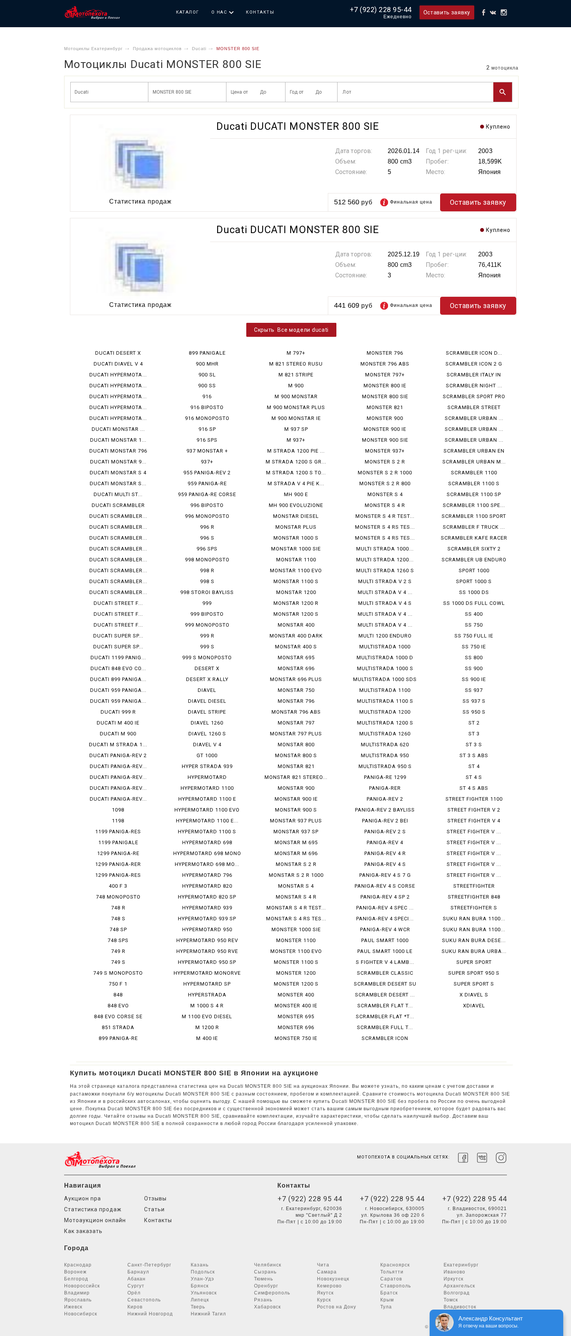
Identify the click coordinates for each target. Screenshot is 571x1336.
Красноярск (395, 1265)
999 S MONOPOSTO (207, 657)
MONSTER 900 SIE (385, 440)
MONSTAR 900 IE (296, 799)
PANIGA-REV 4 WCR (385, 929)
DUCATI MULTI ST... (118, 494)
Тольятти (392, 1272)
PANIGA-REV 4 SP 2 (385, 897)
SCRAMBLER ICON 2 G (474, 364)
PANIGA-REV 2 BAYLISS (385, 810)
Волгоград (457, 1293)
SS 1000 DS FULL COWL (474, 603)
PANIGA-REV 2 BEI (385, 821)
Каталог (187, 12)
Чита (323, 1265)
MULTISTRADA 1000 (385, 647)
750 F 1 (118, 984)
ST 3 (474, 734)
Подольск (203, 1272)
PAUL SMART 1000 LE (385, 951)
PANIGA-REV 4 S (385, 864)
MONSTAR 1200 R (296, 603)
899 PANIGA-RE (118, 1038)
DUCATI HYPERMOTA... (118, 375)
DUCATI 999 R (118, 712)
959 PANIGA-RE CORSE (207, 494)
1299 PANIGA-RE (118, 853)
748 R (118, 908)
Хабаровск (267, 1307)
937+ (207, 462)
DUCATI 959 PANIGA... (118, 690)
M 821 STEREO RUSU (296, 364)
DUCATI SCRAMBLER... (118, 516)
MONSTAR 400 (296, 625)
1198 (118, 821)
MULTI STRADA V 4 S (385, 603)
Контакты (260, 12)
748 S (118, 918)
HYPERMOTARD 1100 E (207, 799)
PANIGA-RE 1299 (385, 777)
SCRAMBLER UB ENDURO (474, 560)
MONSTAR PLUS (296, 527)
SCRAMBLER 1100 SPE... (474, 505)
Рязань (263, 1300)
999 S (207, 647)
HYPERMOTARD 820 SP (207, 897)
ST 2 (474, 723)
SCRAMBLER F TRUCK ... (474, 527)
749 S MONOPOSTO (118, 973)
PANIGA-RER (385, 788)
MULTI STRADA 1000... (385, 549)
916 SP (207, 429)
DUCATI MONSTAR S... (118, 483)
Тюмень (263, 1279)
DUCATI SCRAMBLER (118, 505)
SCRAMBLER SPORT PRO (474, 396)
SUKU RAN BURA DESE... (474, 940)
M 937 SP (296, 429)
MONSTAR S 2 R (296, 864)
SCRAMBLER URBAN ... (474, 418)
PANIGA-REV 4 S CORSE (385, 886)
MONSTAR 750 (296, 690)
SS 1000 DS (474, 592)
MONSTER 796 (385, 353)
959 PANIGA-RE (207, 483)
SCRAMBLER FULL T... (385, 1027)
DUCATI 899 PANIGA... (118, 679)
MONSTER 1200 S (296, 984)
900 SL (207, 375)
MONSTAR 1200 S (296, 614)
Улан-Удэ (202, 1279)
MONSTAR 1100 (296, 560)
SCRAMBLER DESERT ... (385, 995)
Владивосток (460, 1307)
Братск (389, 1293)
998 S (207, 581)
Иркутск (453, 1279)
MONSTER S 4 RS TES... (385, 527)
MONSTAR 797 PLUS (296, 734)
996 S (207, 538)
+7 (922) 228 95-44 (381, 9)
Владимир (77, 1293)
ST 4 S (474, 777)
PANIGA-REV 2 (385, 799)
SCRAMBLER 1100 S (474, 483)
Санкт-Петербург (149, 1265)
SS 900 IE (474, 679)
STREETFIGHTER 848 (474, 897)
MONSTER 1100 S (296, 962)
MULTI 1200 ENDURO (385, 636)
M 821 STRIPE (296, 375)
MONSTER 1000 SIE (296, 929)
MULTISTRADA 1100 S (385, 701)
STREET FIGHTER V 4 (473, 821)
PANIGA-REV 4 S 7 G (385, 875)
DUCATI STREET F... (118, 603)
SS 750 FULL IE (473, 636)
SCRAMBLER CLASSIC (385, 973)
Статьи (154, 1209)
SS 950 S (474, 712)
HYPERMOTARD (207, 777)
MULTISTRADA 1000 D (385, 657)
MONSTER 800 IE (385, 385)
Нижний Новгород (150, 1314)
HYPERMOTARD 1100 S (207, 831)
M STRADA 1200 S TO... (296, 473)
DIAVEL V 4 (207, 744)
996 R (207, 527)
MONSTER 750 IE (296, 1038)
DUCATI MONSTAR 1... (118, 440)
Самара (327, 1272)
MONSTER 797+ (385, 375)
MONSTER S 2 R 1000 (385, 473)
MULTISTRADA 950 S (385, 766)
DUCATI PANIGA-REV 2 (118, 755)
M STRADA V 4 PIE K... (296, 483)
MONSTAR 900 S (296, 810)
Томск (451, 1300)
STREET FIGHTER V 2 (473, 810)
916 (207, 396)
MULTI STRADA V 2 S (385, 581)
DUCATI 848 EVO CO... (118, 668)
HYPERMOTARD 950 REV (207, 940)
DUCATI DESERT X (118, 353)
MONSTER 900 (385, 418)
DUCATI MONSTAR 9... (118, 462)
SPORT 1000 (474, 570)
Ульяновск (204, 1293)
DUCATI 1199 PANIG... (118, 657)
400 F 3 (118, 886)
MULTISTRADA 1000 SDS (385, 679)
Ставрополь (395, 1286)
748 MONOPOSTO (118, 897)
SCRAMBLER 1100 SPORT (474, 516)
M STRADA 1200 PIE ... (296, 451)
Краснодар (78, 1265)
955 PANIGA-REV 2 (207, 473)
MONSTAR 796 (296, 701)
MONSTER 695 (296, 1016)
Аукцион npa (82, 1198)
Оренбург (266, 1286)
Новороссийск (82, 1286)
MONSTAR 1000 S (296, 538)
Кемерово (329, 1286)
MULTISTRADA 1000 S (385, 668)
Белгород (76, 1279)
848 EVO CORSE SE (118, 1016)
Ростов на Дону (336, 1307)
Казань (200, 1265)
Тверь (198, 1307)
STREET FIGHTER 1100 (474, 799)
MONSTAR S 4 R (296, 897)
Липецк (200, 1300)
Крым (387, 1300)
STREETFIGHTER (474, 886)
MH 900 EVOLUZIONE (296, 505)
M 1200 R (207, 1027)
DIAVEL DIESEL (207, 701)
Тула (386, 1307)
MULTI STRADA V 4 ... (385, 592)
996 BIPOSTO (207, 505)
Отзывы (155, 1198)
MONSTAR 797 (296, 723)
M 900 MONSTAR (296, 396)
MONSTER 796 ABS (384, 364)
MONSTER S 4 (385, 494)
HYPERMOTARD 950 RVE (207, 951)
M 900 (296, 385)
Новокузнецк (333, 1279)
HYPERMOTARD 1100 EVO (207, 810)
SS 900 (474, 668)
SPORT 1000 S (474, 581)
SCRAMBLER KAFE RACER (474, 538)
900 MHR (207, 364)
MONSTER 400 (296, 995)
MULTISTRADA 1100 (385, 690)
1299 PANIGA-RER (118, 864)
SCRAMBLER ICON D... (474, 353)
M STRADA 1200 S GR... (296, 462)
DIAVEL (207, 690)
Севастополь (144, 1300)
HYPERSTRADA (207, 995)
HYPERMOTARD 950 (207, 929)
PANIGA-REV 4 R (385, 853)
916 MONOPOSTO (207, 418)
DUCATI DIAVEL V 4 (118, 364)
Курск (324, 1300)
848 (118, 995)
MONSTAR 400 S (296, 647)
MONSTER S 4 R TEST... (384, 516)
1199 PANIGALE (118, 842)
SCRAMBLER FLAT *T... (385, 1016)
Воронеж (75, 1272)
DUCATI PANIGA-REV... (118, 766)
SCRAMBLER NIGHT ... (474, 385)
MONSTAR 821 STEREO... (296, 777)
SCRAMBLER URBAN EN (474, 451)
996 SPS (207, 549)
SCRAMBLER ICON (385, 1038)
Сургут (135, 1286)
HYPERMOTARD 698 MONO (207, 853)
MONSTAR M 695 (296, 842)
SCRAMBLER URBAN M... (474, 462)
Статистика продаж (93, 1209)
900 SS (207, 385)
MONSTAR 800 (296, 744)
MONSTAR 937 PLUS (296, 821)
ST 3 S (474, 744)
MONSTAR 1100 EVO (296, 570)
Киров (135, 1307)
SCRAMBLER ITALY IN (474, 375)
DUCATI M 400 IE (118, 723)
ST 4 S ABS (474, 788)
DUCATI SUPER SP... (118, 636)
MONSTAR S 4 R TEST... (296, 908)
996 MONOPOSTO (207, 516)
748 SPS (118, 940)
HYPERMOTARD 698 (207, 842)
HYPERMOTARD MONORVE (207, 973)
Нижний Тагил (208, 1314)
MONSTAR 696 (296, 668)
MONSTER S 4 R (385, 505)
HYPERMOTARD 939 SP (207, 918)
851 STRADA (118, 1027)
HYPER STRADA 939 (207, 766)
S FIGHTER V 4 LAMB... (385, 962)
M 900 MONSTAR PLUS (296, 407)
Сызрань (265, 1272)
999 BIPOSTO (207, 614)
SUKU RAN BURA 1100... (474, 918)
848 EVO (118, 1006)
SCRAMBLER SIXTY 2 (474, 549)
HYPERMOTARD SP (207, 984)
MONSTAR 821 (296, 766)
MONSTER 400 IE (296, 1006)
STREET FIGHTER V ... (474, 831)
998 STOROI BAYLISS (207, 592)
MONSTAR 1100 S (296, 581)
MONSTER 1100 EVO (296, 951)
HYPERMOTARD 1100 (207, 788)
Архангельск (459, 1286)
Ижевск (73, 1307)
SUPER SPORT (474, 962)
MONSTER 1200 (296, 973)
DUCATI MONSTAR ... (118, 429)
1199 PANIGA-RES (118, 831)
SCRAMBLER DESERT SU (385, 984)
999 (207, 603)
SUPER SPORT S (474, 984)
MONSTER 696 (296, 1027)
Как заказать (83, 1231)
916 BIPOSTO (207, 407)
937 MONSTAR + (207, 451)
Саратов (391, 1279)
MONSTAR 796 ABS (296, 712)
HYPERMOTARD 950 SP (207, 962)
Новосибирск (80, 1314)
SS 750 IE (474, 647)
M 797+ (296, 353)
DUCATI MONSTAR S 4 (118, 473)
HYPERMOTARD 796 (207, 875)
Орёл (134, 1293)
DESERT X (207, 668)
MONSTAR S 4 (296, 886)
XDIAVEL (474, 1006)
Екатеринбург (461, 1265)
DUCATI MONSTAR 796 (118, 451)
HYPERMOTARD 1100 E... (207, 821)
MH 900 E (296, 494)
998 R (207, 570)
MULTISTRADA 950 (385, 755)
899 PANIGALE (207, 353)
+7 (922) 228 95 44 (310, 1199)
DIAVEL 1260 (207, 723)
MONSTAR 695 (296, 657)
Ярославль (78, 1300)
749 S (118, 962)
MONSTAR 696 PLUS (296, 679)
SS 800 (474, 657)
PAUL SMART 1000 (385, 940)
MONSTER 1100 (296, 940)
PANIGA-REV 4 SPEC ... (385, 908)
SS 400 (474, 614)
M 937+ (296, 440)
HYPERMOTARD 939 (207, 908)
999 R (207, 636)
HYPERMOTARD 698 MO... (207, 864)
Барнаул (138, 1272)
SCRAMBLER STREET (474, 407)
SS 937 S (474, 701)
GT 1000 (207, 755)
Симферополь (272, 1293)
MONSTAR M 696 (296, 853)
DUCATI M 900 (118, 734)
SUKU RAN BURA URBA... (474, 951)
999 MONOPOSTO (207, 625)
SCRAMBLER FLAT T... (385, 1006)
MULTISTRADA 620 (385, 744)
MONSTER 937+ (385, 451)
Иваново (454, 1272)
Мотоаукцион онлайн (95, 1220)
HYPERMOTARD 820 (207, 886)
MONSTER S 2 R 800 (385, 483)
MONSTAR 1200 (296, 592)
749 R (118, 951)
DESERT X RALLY (207, 679)
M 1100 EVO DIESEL (207, 1016)
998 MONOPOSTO (207, 560)
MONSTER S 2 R (385, 462)
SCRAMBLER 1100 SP (474, 494)
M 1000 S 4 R (207, 1006)
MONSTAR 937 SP (296, 831)
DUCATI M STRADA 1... (118, 744)
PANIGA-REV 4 (385, 842)
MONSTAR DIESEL (296, 516)
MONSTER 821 (385, 407)
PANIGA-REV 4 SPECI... (385, 918)
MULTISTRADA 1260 (385, 734)
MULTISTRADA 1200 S (385, 723)
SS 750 (474, 625)
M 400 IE (207, 1038)
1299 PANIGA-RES (118, 875)
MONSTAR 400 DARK (296, 636)
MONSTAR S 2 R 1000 (296, 875)
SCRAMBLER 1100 (474, 473)
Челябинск (267, 1265)
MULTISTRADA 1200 (385, 712)
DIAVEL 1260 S (207, 734)
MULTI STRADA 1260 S (385, 570)
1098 (118, 810)
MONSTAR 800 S (296, 755)
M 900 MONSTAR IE (296, 418)
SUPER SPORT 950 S (474, 973)
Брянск (200, 1286)
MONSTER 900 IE (385, 429)
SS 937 (474, 690)
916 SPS (207, 440)
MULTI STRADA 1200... (385, 560)
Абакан (136, 1279)
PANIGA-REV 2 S (385, 831)
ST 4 (474, 766)
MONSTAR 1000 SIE (296, 549)
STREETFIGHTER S (474, 908)
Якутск (325, 1293)
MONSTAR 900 (296, 788)
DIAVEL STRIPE (207, 712)
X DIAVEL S (474, 995)
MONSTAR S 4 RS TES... (296, 918)
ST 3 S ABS (474, 755)
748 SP (118, 929)
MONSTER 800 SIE (385, 396)
